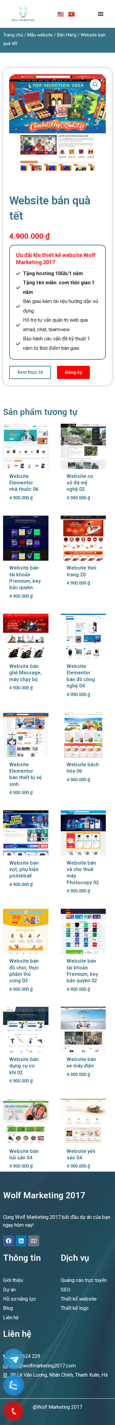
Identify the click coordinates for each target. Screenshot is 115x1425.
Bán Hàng (66, 35)
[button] (95, 84)
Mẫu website (40, 35)
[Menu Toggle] (101, 14)
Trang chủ (13, 35)
